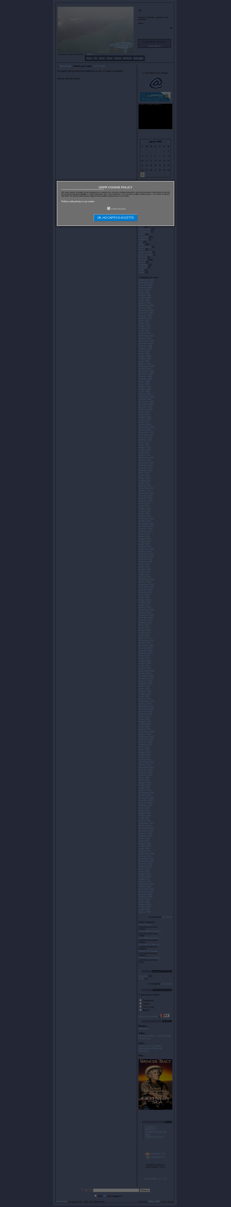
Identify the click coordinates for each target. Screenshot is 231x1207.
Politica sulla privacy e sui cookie (77, 201)
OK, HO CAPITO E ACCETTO (115, 217)
